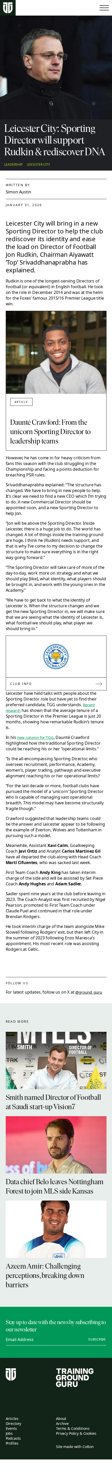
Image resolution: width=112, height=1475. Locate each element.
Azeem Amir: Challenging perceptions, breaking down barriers (45, 1276)
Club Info (21, 684)
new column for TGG (35, 737)
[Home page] (8, 8)
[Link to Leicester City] (56, 656)
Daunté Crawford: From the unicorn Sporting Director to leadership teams (50, 432)
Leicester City (38, 164)
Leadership (13, 164)
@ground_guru (88, 992)
